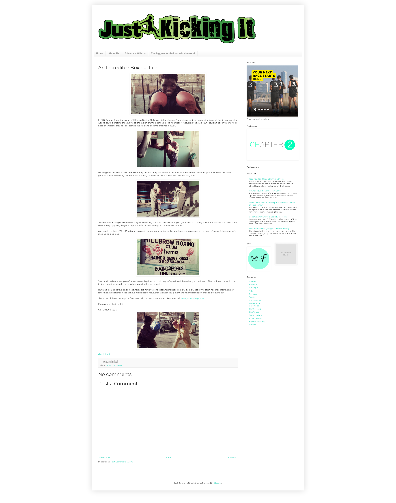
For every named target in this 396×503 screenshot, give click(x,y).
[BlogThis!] (107, 361)
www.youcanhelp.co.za (192, 298)
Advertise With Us (135, 53)
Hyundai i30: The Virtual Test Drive (265, 191)
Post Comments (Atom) (122, 462)
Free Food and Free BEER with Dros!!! (266, 179)
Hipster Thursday (257, 321)
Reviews (253, 294)
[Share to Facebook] (113, 361)
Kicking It (253, 287)
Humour (253, 284)
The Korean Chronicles (254, 304)
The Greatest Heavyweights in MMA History (269, 228)
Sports (119, 365)
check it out (104, 354)
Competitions (255, 315)
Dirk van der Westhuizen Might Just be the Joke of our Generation (272, 203)
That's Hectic (255, 309)
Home (99, 53)
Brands (252, 281)
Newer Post (104, 457)
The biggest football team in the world (173, 53)
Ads (251, 291)
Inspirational (110, 365)
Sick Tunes (254, 312)
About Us (113, 53)
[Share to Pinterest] (116, 361)
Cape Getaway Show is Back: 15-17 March (268, 217)
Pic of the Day (255, 318)
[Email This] (104, 361)
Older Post (232, 457)
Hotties (252, 324)
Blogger (217, 483)
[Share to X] (110, 361)
